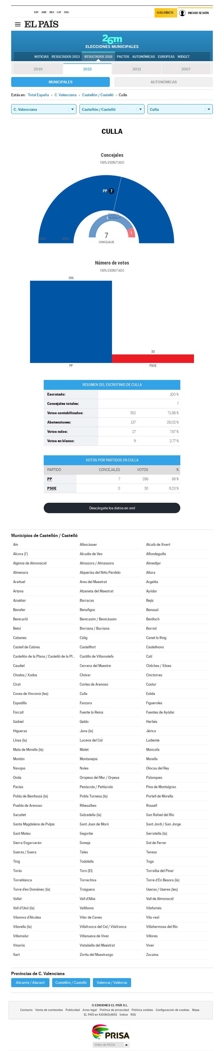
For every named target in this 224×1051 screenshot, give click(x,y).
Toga (150, 861)
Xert (16, 955)
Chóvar (85, 675)
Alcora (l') (20, 554)
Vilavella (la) (22, 927)
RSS (133, 1014)
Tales (84, 852)
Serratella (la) (156, 833)
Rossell (151, 805)
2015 (87, 69)
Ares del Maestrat (93, 582)
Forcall (18, 712)
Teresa (151, 852)
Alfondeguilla (156, 554)
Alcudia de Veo (91, 554)
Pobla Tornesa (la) (94, 796)
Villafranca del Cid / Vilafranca (103, 927)
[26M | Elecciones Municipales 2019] (112, 41)
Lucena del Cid (91, 740)
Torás (17, 871)
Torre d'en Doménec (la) (31, 889)
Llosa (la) (20, 740)
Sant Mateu (22, 833)
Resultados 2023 (66, 57)
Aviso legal (89, 1010)
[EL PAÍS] (42, 24)
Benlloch (153, 619)
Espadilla (20, 703)
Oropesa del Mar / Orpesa (99, 778)
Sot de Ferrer (156, 843)
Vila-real (152, 917)
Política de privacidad (114, 1010)
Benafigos (87, 610)
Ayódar (151, 591)
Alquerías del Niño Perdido (100, 572)
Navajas (19, 768)
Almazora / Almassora (97, 563)
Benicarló (20, 619)
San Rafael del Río (160, 815)
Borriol (151, 628)
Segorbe (86, 833)
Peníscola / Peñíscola (96, 787)
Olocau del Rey (157, 768)
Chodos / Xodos (25, 675)
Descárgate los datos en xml (112, 508)
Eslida (150, 694)
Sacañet (19, 815)
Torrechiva (88, 880)
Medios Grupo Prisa (110, 1044)
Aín (15, 544)
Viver (150, 945)
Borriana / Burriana (95, 628)
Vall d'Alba (87, 899)
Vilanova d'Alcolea (27, 917)
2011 (136, 69)
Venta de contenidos (49, 1010)
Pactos (123, 57)
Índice (124, 1014)
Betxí (17, 628)
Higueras (20, 731)
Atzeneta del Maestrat (96, 591)
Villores (152, 936)
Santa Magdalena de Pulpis (34, 824)
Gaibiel (18, 722)
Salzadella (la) (90, 815)
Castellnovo (155, 647)
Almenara (20, 572)
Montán (19, 759)
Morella (152, 759)
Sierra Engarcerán (27, 843)
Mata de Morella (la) (28, 750)
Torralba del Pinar (160, 871)
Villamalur (21, 936)
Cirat (16, 684)
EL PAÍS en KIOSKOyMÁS (100, 1014)
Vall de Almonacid (159, 899)
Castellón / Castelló (71, 982)
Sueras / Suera (24, 852)
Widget (184, 57)
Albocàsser (88, 544)
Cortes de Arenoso (94, 684)
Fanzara (86, 703)
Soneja (85, 843)
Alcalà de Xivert (158, 544)
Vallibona (87, 908)
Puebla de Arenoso (27, 805)
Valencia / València (112, 982)
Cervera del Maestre (95, 666)
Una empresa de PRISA (110, 1031)
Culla (83, 694)
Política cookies (142, 1010)
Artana (18, 591)
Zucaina (152, 955)
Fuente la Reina (91, 712)
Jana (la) (86, 731)
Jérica (151, 731)
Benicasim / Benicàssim (98, 619)
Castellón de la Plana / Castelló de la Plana (44, 656)
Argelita (152, 582)
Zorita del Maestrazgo (96, 955)
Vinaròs (19, 945)
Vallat (17, 899)
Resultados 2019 (98, 57)
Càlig (83, 638)
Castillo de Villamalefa (97, 656)
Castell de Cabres (26, 647)
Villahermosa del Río (162, 927)
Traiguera (87, 889)
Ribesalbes (88, 805)
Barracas (87, 600)
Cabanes (19, 638)
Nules (84, 768)
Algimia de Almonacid (29, 563)
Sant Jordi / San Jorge (163, 824)
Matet (84, 750)
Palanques (154, 778)
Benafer (19, 610)
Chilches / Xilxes (158, 666)
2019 (38, 69)
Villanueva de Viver (94, 936)
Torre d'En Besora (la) (162, 880)
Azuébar (19, 600)
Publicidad (73, 1010)
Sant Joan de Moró (94, 824)
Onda (17, 778)
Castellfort (88, 647)
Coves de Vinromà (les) (30, 694)
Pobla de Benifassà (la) (30, 796)
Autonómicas (164, 82)
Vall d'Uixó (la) (23, 908)
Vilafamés (153, 908)
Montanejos (89, 759)
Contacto (26, 1010)
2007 (185, 69)
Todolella (87, 861)
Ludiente (153, 740)
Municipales (60, 82)
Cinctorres (154, 675)
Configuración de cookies (172, 1010)
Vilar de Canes (91, 917)
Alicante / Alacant (30, 982)
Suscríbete (165, 13)
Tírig (16, 861)
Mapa (195, 1010)
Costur (151, 684)
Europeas (166, 57)
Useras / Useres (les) (162, 889)
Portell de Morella (159, 796)
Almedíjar (153, 563)
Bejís (150, 600)
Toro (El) (86, 871)
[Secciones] (17, 24)
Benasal (152, 610)
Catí (149, 656)
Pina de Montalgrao (161, 787)
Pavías (18, 787)
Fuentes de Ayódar (160, 712)
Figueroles (154, 703)
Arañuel (19, 582)
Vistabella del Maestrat (97, 945)
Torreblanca (22, 880)
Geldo (84, 722)
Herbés (151, 722)
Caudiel (19, 666)
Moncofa (153, 750)
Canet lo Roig (156, 638)
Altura (150, 572)
